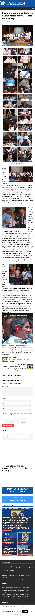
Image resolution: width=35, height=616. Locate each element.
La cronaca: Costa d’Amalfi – (14, 599)
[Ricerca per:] (17, 436)
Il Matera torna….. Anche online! (21, 587)
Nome (3, 398)
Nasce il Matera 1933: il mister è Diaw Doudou (25, 551)
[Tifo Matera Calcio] (12, 6)
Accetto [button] (25, 611)
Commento (5, 386)
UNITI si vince (23, 540)
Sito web (4, 408)
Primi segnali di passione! (7, 539)
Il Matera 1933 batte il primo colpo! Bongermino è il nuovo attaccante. (9, 550)
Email (3, 403)
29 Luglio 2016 (6, 22)
